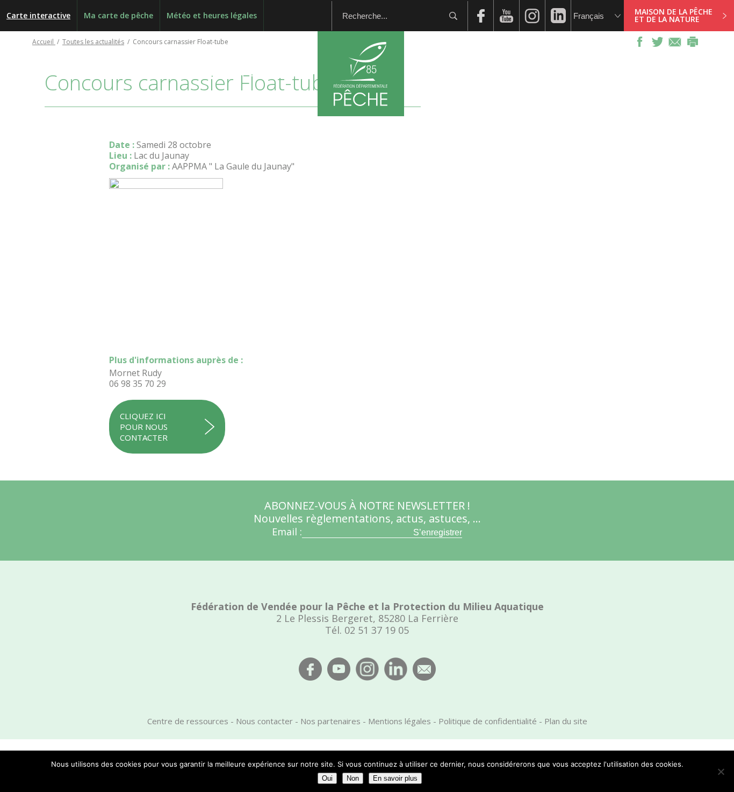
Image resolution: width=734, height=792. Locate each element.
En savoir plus (395, 778)
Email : (287, 531)
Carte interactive (38, 15)
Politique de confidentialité (487, 721)
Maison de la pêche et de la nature (674, 15)
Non (353, 778)
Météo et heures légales (212, 15)
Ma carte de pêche (118, 15)
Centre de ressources (187, 721)
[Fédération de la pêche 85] (361, 113)
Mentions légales (399, 721)
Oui (327, 778)
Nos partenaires (330, 721)
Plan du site (565, 721)
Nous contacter (264, 721)
